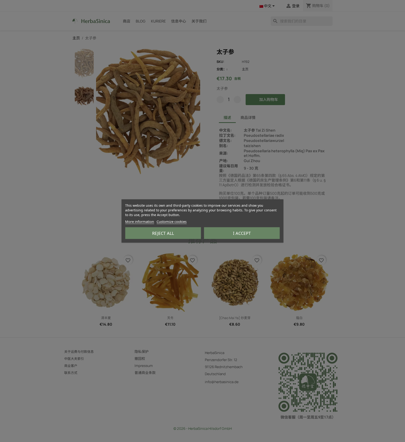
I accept (242, 233)
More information (139, 221)
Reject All (163, 233)
